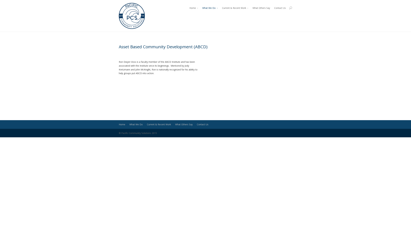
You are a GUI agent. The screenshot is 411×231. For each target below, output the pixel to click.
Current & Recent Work (234, 7)
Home (192, 7)
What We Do (209, 7)
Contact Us (280, 7)
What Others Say (261, 7)
